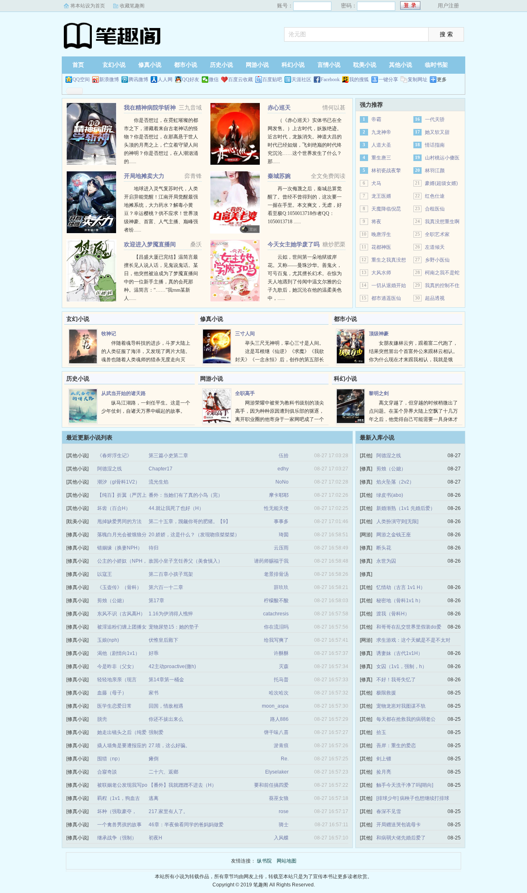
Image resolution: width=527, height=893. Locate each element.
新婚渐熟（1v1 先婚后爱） (405, 508)
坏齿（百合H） (114, 508)
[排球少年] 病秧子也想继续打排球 (412, 798)
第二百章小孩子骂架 (171, 574)
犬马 (376, 183)
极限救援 (386, 693)
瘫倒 (154, 759)
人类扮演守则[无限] (397, 521)
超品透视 (435, 298)
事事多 (281, 521)
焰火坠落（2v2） (395, 482)
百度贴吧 (272, 79)
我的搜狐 (359, 79)
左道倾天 (435, 247)
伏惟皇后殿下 (163, 640)
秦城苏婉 (279, 176)
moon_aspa (275, 706)
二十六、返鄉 (163, 772)
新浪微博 (109, 79)
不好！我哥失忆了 (396, 680)
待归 (154, 548)
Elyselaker (277, 772)
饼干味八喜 (276, 732)
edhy (283, 469)
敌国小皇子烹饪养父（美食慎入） (186, 561)
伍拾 (284, 455)
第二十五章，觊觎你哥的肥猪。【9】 (190, 521)
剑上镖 (383, 759)
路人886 (279, 719)
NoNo (282, 482)
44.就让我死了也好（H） (176, 508)
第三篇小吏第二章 (168, 455)
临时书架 (436, 65)
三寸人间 (245, 334)
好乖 (154, 653)
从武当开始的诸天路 (123, 393)
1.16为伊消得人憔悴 (171, 614)
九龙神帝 (381, 132)
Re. (285, 759)
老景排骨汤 (276, 574)
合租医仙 (435, 209)
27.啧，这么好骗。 (169, 745)
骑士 (284, 825)
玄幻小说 (114, 65)
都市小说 (185, 65)
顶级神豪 (379, 334)
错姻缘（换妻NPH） (119, 548)
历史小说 (221, 65)
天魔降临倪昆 (386, 209)
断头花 (383, 548)
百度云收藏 (240, 79)
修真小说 (149, 65)
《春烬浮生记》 (114, 455)
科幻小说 (293, 65)
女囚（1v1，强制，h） (401, 666)
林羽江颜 (435, 170)
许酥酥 (281, 653)
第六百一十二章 (166, 587)
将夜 (376, 221)
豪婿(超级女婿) (441, 183)
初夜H (155, 838)
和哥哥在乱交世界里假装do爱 (408, 627)
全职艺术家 (437, 234)
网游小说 (257, 65)
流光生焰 (158, 482)
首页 (78, 65)
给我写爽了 (276, 640)
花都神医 (381, 247)
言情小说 (328, 65)
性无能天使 (276, 508)
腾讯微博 (138, 79)
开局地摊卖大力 (144, 176)
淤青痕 (281, 745)
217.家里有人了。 (168, 811)
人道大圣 (381, 145)
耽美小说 (364, 65)
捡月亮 (383, 772)
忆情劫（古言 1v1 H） (400, 587)
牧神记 (108, 334)
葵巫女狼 (279, 798)
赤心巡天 (279, 107)
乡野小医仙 (437, 260)
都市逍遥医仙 (386, 298)
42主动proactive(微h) (172, 666)
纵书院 (113, 35)
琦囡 (284, 535)
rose (284, 811)
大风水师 (381, 273)
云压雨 (281, 548)
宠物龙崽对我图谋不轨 (401, 706)
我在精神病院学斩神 (150, 107)
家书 (154, 693)
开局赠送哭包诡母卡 (398, 825)
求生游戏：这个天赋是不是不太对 (413, 640)
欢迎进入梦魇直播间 (150, 244)
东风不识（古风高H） (121, 614)
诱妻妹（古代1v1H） (399, 653)
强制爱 (156, 732)
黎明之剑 (379, 393)
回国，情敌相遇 (166, 706)
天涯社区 (301, 79)
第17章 (156, 600)
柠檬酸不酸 (276, 600)
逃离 (154, 798)
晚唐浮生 (381, 234)
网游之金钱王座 (393, 535)
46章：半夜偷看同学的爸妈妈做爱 (186, 825)
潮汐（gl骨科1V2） (118, 482)
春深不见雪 (388, 811)
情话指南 (435, 145)
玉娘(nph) (108, 640)
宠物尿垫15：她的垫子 (174, 627)
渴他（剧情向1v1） (118, 653)
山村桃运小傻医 (442, 158)
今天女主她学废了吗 (293, 244)
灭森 (284, 666)
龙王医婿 (381, 196)
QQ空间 (81, 79)
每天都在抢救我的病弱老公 (406, 719)
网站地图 (286, 861)
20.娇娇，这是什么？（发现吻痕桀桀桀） (194, 535)
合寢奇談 (107, 772)
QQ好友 (190, 79)
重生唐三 (381, 158)
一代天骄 (435, 119)
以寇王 (104, 574)
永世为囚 (386, 561)
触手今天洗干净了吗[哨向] (404, 785)
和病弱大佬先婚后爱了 (401, 838)
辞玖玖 (281, 587)
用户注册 (448, 5)
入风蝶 (281, 838)
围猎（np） (110, 759)
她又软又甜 (437, 132)
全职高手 (245, 393)
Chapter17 (161, 469)
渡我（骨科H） (393, 614)
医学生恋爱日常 (114, 706)
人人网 (165, 79)
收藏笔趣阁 (132, 6)
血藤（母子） (112, 693)
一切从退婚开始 (388, 285)
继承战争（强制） (117, 838)
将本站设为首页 (87, 6)
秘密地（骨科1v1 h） (399, 600)
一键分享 (388, 79)
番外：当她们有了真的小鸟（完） (186, 495)
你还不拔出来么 (166, 719)
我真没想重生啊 (442, 221)
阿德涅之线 (109, 469)
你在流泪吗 (276, 627)
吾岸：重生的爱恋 (396, 745)
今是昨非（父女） (117, 666)
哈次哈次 (279, 693)
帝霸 (376, 119)
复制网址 (417, 79)
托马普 (281, 680)
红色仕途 (435, 196)
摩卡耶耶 (279, 495)
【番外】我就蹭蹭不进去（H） (183, 785)
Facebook (330, 79)
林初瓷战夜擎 (386, 170)
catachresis (276, 614)
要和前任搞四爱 (271, 785)
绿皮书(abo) (389, 495)
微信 (214, 79)
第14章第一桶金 (166, 680)
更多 (442, 79)
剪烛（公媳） (112, 600)
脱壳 (102, 719)
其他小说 (400, 65)
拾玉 (381, 732)
